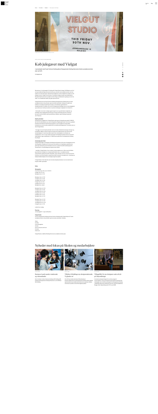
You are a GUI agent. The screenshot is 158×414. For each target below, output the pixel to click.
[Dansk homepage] (5, 3)
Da (146, 3)
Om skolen (41, 7)
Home (36, 7)
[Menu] (156, 3)
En (147, 3)
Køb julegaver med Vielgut (54, 7)
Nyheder (46, 7)
